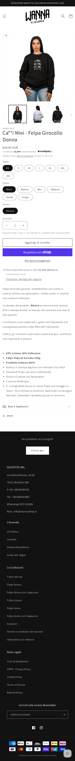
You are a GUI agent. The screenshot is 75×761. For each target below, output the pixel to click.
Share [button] (10, 415)
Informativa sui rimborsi (20, 639)
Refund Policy (14, 692)
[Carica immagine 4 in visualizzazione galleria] (57, 114)
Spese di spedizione (25, 156)
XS (7, 168)
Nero (9, 189)
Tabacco (55, 189)
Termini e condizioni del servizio (25, 631)
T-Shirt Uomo (14, 600)
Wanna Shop (29, 755)
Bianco (25, 189)
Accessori (12, 623)
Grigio (25, 197)
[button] (4, 16)
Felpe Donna (14, 584)
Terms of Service (16, 684)
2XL (63, 168)
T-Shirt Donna (14, 576)
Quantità (7, 218)
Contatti (11, 539)
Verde (9, 197)
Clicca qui (37, 450)
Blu (40, 189)
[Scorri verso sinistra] (4, 115)
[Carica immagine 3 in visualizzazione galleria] (37, 114)
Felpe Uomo (14, 608)
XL (50, 168)
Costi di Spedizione (17, 661)
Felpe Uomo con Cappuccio (22, 616)
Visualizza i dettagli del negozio (24, 279)
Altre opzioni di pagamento (37, 260)
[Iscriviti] (64, 715)
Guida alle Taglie (16, 555)
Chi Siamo (12, 531)
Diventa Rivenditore (18, 547)
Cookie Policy (14, 677)
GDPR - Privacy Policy (19, 669)
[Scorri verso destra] (71, 115)
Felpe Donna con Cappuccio (23, 592)
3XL (8, 175)
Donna (10, 210)
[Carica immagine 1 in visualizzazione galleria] (18, 114)
